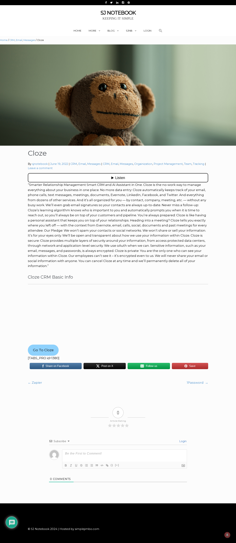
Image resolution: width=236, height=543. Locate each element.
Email (19, 40)
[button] (160, 31)
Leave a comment (40, 168)
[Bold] (65, 465)
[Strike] (81, 465)
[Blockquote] (96, 465)
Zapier (35, 382)
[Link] (107, 465)
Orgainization (143, 164)
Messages (29, 40)
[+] (117, 465)
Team (188, 164)
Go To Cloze (43, 350)
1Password (197, 382)
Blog (111, 30)
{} (112, 465)
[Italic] (71, 465)
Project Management (168, 164)
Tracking (198, 164)
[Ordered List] (86, 465)
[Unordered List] (91, 465)
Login (147, 30)
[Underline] (76, 465)
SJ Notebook (118, 13)
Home (77, 30)
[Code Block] (102, 465)
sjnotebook (40, 164)
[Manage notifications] (227, 535)
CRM (12, 40)
